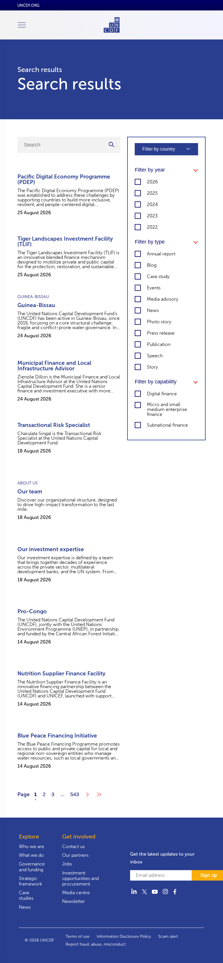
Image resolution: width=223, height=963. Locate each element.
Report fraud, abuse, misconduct (96, 944)
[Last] (99, 795)
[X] (144, 894)
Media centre (76, 892)
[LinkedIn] (134, 894)
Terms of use (77, 936)
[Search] (111, 145)
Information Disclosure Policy (124, 936)
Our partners (75, 855)
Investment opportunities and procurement (80, 878)
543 (74, 794)
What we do (31, 855)
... (62, 794)
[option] (68, 195)
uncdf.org (28, 5)
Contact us (73, 846)
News (25, 907)
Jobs (67, 863)
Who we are (31, 846)
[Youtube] (155, 894)
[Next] (87, 795)
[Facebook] (175, 894)
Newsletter (73, 901)
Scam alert (168, 936)
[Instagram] (165, 894)
